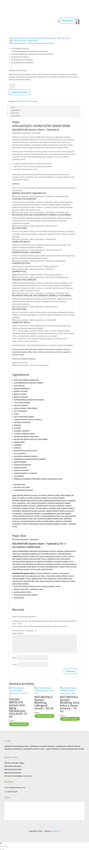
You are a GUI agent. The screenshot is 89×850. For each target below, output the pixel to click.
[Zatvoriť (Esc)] (7, 846)
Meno (15, 658)
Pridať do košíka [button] (19, 724)
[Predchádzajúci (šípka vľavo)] (1, 849)
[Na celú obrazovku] (3, 846)
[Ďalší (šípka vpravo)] (3, 849)
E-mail (15, 665)
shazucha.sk (56, 831)
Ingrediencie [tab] (15, 110)
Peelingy (34, 101)
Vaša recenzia (18, 633)
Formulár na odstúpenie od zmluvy (18, 776)
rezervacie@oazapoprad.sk (14, 787)
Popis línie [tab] (15, 113)
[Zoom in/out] (1, 846)
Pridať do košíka (19, 92)
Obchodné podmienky (12, 766)
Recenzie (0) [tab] (15, 116)
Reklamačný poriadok (12, 769)
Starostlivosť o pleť (23, 101)
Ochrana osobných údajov (14, 763)
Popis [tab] (13, 107)
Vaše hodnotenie (19, 630)
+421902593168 (10, 792)
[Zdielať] (5, 846)
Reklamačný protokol (12, 773)
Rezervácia (67, 20)
